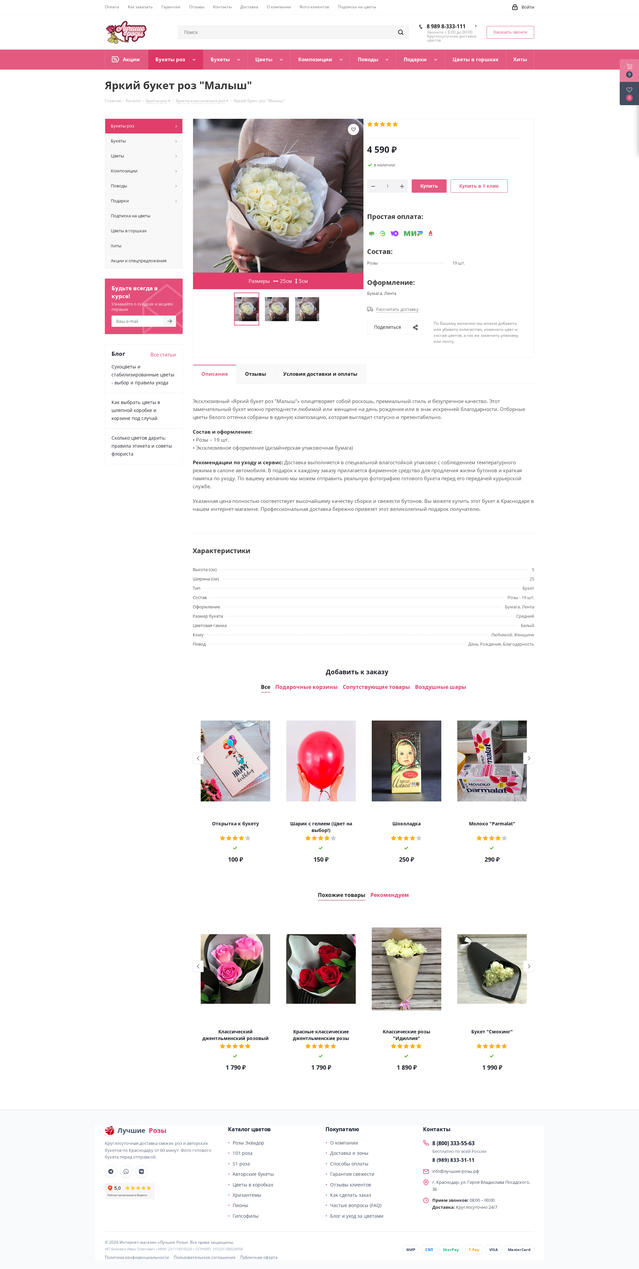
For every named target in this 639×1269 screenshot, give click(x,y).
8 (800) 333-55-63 (453, 1143)
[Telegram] (111, 1171)
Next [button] (528, 758)
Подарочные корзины (306, 687)
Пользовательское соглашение (205, 1257)
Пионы (240, 1205)
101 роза (243, 1153)
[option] (235, 785)
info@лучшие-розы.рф (455, 1171)
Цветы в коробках (253, 1184)
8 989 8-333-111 (446, 26)
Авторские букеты (253, 1174)
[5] (395, 124)
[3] (383, 124)
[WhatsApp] (126, 1171)
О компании (344, 1143)
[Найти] (401, 32)
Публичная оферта (259, 1257)
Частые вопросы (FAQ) (355, 1205)
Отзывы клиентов (350, 1184)
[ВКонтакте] (141, 1171)
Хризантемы (247, 1195)
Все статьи (163, 354)
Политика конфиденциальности (137, 1257)
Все (265, 687)
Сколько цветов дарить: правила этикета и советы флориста (141, 446)
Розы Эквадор (248, 1143)
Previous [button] (198, 758)
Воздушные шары (440, 687)
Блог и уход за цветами (356, 1216)
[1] (370, 124)
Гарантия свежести (352, 1174)
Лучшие (141, 1130)
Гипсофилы (246, 1216)
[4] (389, 124)
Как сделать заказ (350, 1195)
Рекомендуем (389, 895)
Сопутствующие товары (376, 687)
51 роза (241, 1164)
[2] (376, 124)
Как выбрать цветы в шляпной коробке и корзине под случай (135, 410)
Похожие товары (341, 895)
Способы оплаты (349, 1164)
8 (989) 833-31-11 (453, 1160)
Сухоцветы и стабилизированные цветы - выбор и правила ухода (142, 374)
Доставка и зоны (349, 1153)
